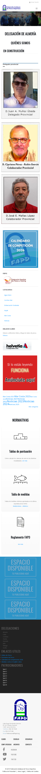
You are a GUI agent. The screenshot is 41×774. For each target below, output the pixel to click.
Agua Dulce (7, 295)
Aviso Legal (21, 771)
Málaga (5, 646)
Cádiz (4, 634)
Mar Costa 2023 (22, 396)
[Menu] (36, 8)
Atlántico (25, 506)
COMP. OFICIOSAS (6, 744)
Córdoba (5, 637)
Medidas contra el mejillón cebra (11, 662)
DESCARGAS (28, 739)
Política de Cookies (33, 771)
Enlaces (5, 335)
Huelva (5, 639)
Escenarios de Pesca (7, 657)
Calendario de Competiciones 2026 (12, 660)
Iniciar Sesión (35, 2)
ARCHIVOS (16, 744)
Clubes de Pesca (6, 655)
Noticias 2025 (14, 404)
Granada (5, 641)
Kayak (6, 310)
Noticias (6, 321)
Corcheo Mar (8, 300)
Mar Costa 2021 (8, 396)
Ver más (20, 544)
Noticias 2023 (15, 401)
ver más (24, 461)
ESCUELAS (16, 739)
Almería (5, 632)
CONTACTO (28, 744)
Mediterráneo (17, 506)
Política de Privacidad (9, 771)
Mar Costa (7, 315)
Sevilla (5, 648)
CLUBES (3, 739)
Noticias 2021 (12, 399)
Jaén (4, 643)
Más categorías (33, 407)
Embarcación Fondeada (11, 305)
